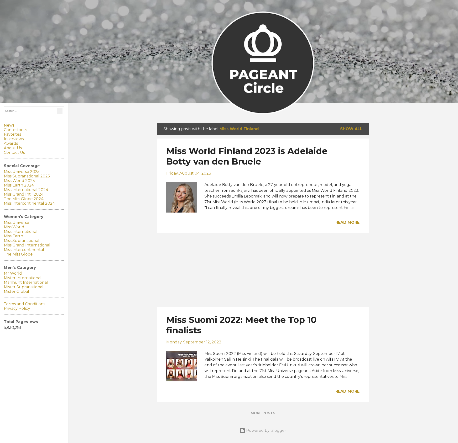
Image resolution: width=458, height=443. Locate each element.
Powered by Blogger (265, 430)
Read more (347, 222)
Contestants (15, 130)
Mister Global (16, 291)
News (9, 125)
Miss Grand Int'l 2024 (23, 194)
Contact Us (14, 152)
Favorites (12, 134)
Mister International (23, 278)
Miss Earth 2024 (19, 185)
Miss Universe (16, 222)
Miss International (20, 231)
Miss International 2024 (26, 189)
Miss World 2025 (19, 180)
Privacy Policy (17, 308)
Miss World (14, 227)
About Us (13, 148)
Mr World (13, 273)
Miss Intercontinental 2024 (29, 203)
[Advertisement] (263, 270)
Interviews (14, 139)
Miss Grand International (27, 245)
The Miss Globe (18, 254)
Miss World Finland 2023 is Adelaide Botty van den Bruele (247, 156)
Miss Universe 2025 (22, 171)
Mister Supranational (23, 287)
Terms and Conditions (24, 304)
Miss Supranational (21, 240)
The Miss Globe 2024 (23, 199)
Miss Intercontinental (24, 249)
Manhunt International (26, 282)
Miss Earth (13, 236)
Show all (351, 129)
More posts (263, 413)
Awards (11, 143)
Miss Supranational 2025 (27, 176)
